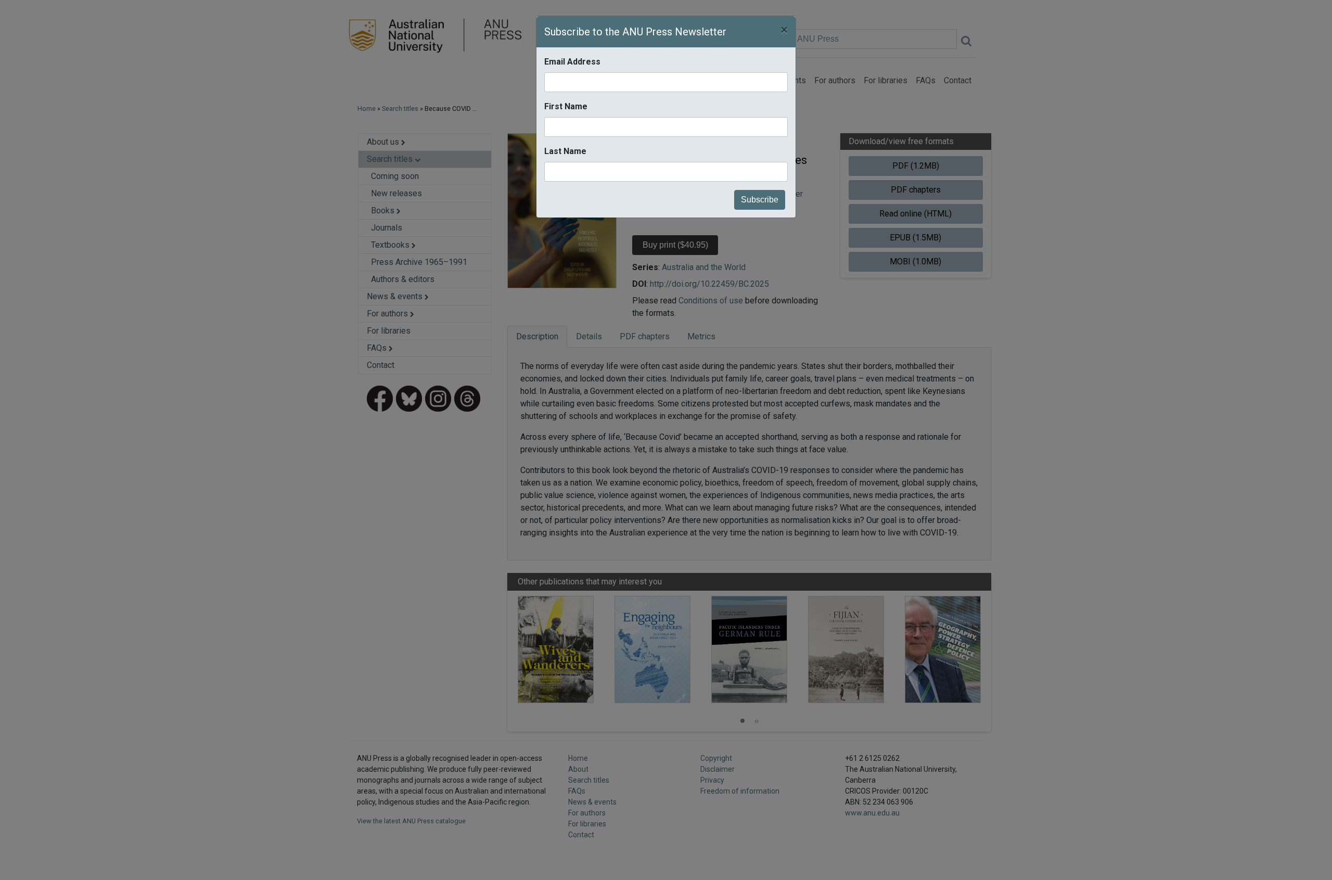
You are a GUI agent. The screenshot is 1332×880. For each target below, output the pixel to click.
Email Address (572, 62)
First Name (565, 106)
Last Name (565, 151)
